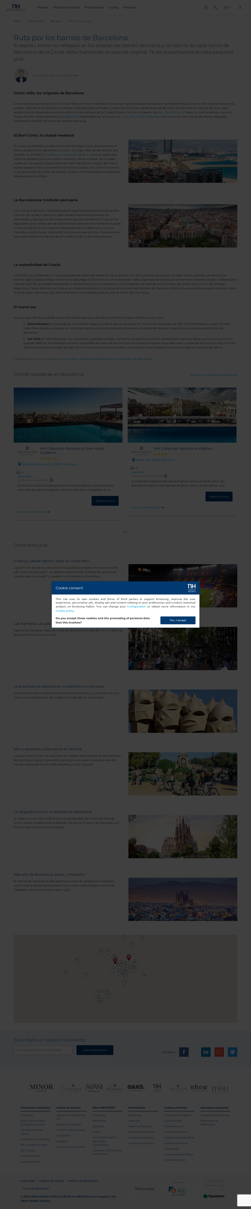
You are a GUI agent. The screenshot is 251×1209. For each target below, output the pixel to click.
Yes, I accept (178, 620)
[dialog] (126, 604)
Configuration (136, 606)
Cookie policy (65, 611)
